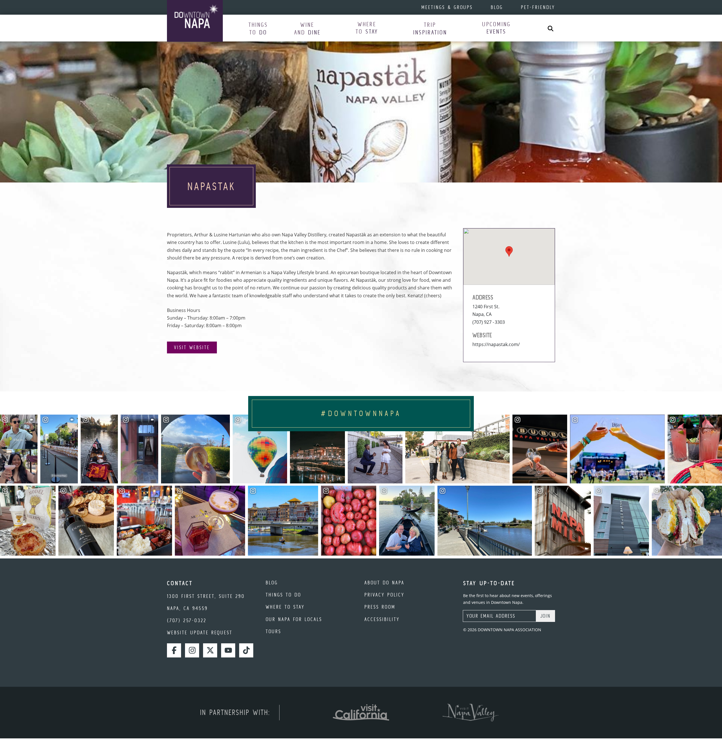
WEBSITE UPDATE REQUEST (199, 632)
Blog (497, 7)
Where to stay (285, 607)
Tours (273, 631)
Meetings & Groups (447, 7)
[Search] (550, 28)
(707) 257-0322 (186, 620)
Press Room (379, 607)
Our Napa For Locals (294, 619)
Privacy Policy (384, 595)
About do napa (384, 583)
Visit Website (192, 347)
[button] (258, 28)
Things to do (283, 595)
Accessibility (382, 619)
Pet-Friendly (538, 7)
